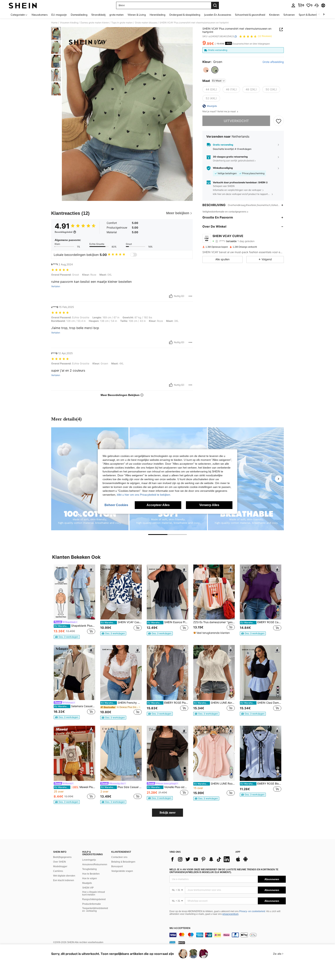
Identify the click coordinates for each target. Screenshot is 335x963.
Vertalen (55, 286)
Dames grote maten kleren (94, 22)
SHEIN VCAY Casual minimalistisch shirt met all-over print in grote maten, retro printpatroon (121, 622)
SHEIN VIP (88, 887)
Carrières (58, 871)
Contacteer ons (119, 857)
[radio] (205, 69)
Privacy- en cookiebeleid (252, 911)
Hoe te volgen (89, 878)
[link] (301, 5)
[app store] (238, 861)
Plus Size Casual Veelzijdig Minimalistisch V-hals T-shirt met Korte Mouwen (121, 787)
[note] (67, 637)
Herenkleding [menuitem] (157, 14)
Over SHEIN (59, 861)
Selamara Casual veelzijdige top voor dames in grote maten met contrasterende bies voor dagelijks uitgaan (74, 706)
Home (54, 22)
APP (237, 852)
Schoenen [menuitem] (289, 14)
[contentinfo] (227, 935)
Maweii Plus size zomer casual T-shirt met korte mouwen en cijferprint (74, 787)
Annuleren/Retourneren (94, 864)
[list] (200, 859)
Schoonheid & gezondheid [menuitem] (250, 14)
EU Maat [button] (216, 80)
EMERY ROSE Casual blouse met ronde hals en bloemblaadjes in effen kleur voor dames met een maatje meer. (260, 622)
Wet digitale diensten (64, 875)
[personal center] (293, 5)
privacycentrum (230, 914)
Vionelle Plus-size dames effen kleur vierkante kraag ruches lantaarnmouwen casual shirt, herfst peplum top (167, 787)
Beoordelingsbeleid (63, 232)
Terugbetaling (89, 869)
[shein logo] (23, 5)
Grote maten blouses (146, 22)
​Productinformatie (91, 904)
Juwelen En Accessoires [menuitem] (217, 14)
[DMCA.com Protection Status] (181, 942)
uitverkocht (236, 121)
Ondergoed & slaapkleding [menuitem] (184, 14)
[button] (316, 5)
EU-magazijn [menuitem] (59, 14)
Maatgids (87, 883)
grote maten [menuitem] (116, 14)
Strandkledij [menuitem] (98, 14)
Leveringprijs (89, 859)
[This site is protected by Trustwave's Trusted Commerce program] (172, 942)
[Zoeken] (215, 5)
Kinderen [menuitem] (274, 14)
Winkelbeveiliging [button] (223, 168)
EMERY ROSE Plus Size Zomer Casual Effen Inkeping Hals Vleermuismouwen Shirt (167, 702)
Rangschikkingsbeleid (94, 899)
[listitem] (74, 601)
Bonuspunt (117, 866)
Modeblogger (60, 866)
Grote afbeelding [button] (273, 62)
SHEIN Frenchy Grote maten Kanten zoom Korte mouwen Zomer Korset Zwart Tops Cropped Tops (121, 702)
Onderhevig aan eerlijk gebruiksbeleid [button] (233, 160)
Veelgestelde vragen (122, 871)
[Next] (278, 478)
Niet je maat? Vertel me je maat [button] (219, 111)
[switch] (133, 255)
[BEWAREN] (278, 121)
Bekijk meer (168, 812)
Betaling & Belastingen (123, 861)
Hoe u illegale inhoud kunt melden (93, 893)
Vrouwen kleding (69, 22)
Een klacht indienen (63, 880)
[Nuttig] (170, 296)
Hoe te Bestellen (91, 873)
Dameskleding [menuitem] (79, 14)
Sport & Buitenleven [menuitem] (310, 14)
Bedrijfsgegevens (62, 857)
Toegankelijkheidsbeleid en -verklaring (95, 909)
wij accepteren (179, 928)
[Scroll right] (323, 14)
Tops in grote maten (122, 22)
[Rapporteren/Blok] (190, 296)
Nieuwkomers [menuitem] (39, 14)
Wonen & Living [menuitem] (137, 14)
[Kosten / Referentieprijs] (215, 44)
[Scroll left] (319, 14)
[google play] (245, 861)
